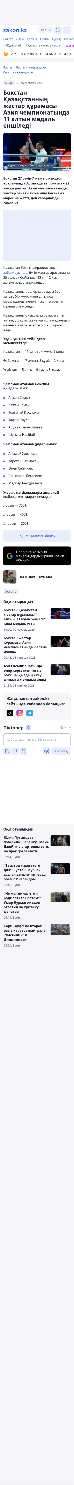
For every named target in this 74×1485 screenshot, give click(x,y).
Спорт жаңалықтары (18, 72)
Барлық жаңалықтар (31, 67)
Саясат (8, 39)
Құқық (56, 39)
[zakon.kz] (15, 30)
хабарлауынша (15, 272)
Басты (7, 67)
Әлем (20, 39)
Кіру (68, 727)
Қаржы (32, 39)
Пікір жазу (61, 751)
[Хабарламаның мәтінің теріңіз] (37, 739)
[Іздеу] (58, 30)
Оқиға (44, 39)
